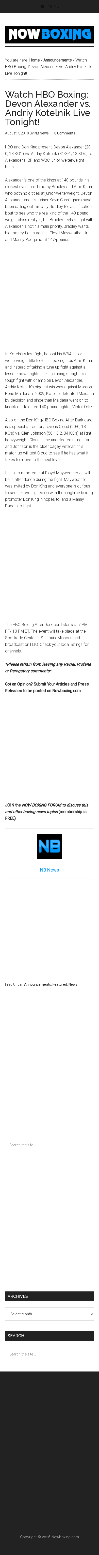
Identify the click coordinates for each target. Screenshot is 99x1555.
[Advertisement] (49, 299)
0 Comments (64, 133)
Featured (60, 984)
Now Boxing (49, 34)
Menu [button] (53, 6)
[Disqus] (49, 1072)
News (73, 984)
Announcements (37, 984)
